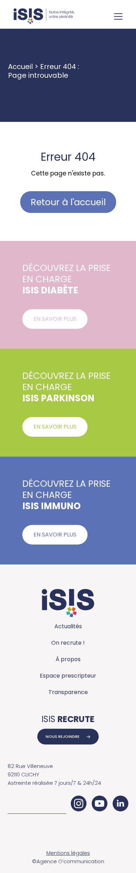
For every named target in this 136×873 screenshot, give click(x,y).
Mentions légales (68, 853)
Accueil (20, 66)
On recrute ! (68, 643)
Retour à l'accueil (68, 202)
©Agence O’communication (68, 861)
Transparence (68, 692)
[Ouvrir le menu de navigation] (118, 17)
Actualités (68, 626)
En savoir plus (54, 319)
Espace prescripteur (68, 676)
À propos (68, 659)
